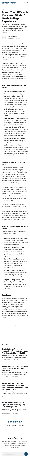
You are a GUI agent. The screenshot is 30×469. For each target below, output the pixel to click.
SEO (3, 9)
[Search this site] (25, 2)
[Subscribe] (26, 454)
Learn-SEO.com (11, 36)
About (14, 425)
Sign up (8, 425)
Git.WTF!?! (21, 425)
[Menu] (27, 2)
